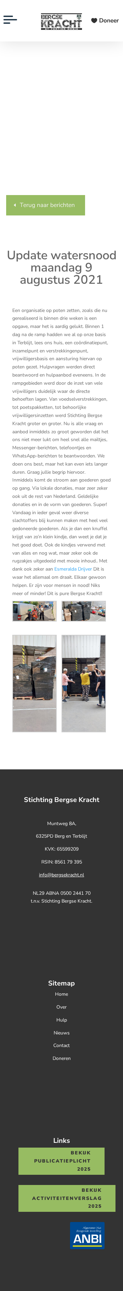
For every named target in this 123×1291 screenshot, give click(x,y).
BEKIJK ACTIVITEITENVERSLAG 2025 (67, 1198)
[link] (73, 569)
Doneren (62, 1058)
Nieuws (62, 1033)
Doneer (109, 20)
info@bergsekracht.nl (61, 875)
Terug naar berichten (47, 205)
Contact (61, 1045)
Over (61, 1007)
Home (61, 994)
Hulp (61, 1020)
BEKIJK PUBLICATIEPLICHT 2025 (62, 1161)
